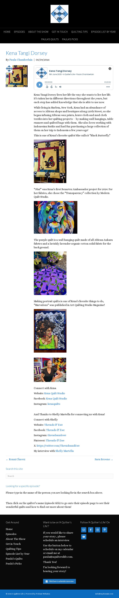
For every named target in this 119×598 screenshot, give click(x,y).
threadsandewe (57, 435)
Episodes (19, 31)
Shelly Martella (64, 450)
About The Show (38, 31)
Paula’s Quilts (50, 39)
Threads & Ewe (53, 424)
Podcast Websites (43, 594)
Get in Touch (60, 31)
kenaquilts (54, 403)
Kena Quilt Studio (54, 393)
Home (6, 31)
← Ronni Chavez (15, 459)
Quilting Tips (79, 31)
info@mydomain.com (104, 594)
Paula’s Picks (70, 39)
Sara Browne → (104, 459)
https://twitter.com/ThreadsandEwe (58, 445)
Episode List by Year (103, 31)
